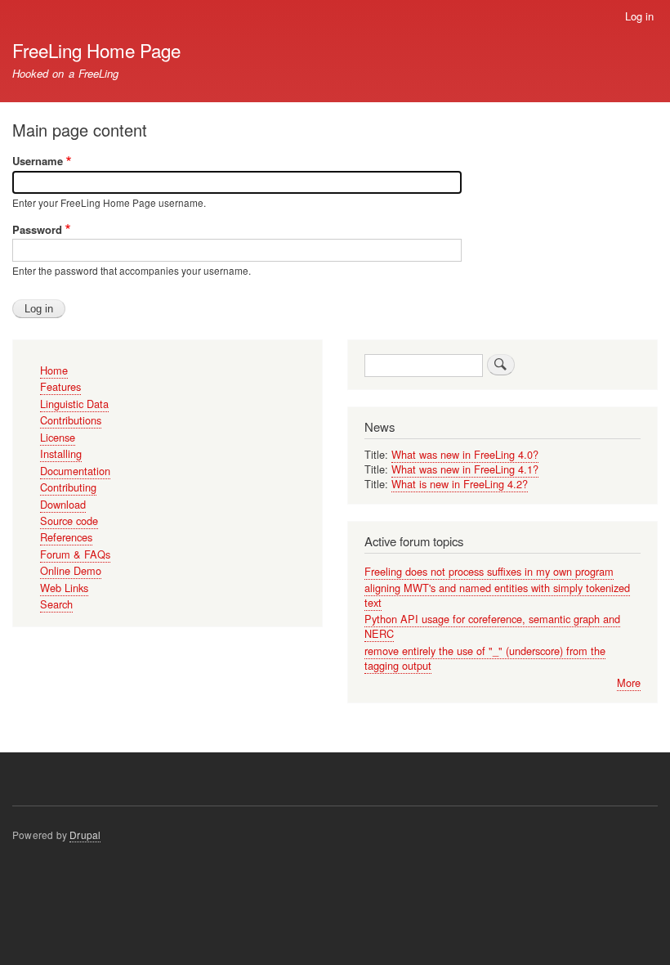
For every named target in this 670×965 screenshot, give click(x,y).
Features (60, 386)
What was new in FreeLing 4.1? (464, 469)
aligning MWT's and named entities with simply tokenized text (497, 595)
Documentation (75, 470)
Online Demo (70, 570)
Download (63, 504)
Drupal (84, 835)
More (629, 682)
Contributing (68, 487)
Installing (61, 453)
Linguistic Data (74, 403)
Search (56, 604)
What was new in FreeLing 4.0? (464, 454)
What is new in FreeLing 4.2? (459, 483)
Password (37, 229)
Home (54, 370)
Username (37, 160)
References (66, 537)
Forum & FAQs (75, 554)
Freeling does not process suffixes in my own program (489, 571)
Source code (69, 520)
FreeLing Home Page (96, 50)
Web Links (64, 587)
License (57, 437)
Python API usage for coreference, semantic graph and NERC (492, 626)
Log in (639, 16)
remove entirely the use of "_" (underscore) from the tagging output (484, 658)
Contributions (70, 420)
